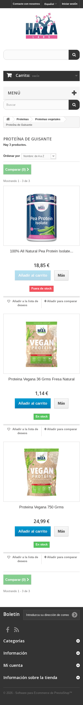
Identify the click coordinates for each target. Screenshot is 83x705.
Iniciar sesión (69, 3)
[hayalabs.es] (41, 25)
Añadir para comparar (62, 301)
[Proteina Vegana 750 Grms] (41, 471)
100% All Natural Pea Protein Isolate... (41, 251)
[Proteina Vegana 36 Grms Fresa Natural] (41, 343)
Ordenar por (11, 156)
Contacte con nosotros (26, 3)
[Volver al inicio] (8, 119)
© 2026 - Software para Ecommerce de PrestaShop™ (37, 693)
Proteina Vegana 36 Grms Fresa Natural (41, 379)
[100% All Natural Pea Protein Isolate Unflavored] (41, 216)
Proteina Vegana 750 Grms (41, 507)
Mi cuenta (13, 665)
